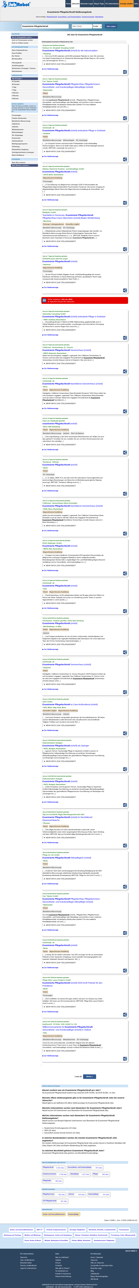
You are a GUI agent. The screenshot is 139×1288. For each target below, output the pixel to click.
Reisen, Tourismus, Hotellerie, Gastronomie (91, 1235)
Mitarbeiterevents (17, 129)
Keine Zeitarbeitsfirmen (20, 50)
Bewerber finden (26, 1263)
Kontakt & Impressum (63, 1274)
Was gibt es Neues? (62, 1268)
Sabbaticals (16, 124)
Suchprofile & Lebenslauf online (102, 1265)
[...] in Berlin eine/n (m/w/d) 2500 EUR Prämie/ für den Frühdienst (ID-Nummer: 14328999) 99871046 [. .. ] (64, 1007)
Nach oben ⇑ (131, 1251)
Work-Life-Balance (18, 155)
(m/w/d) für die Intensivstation (70, 50)
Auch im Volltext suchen (20, 43)
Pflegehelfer (52, 1180)
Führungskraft (16, 63)
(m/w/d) (59, 546)
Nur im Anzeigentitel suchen (21, 37)
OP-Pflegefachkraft (55, 1201)
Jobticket (15, 127)
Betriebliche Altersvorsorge (21, 121)
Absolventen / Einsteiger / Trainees (23, 68)
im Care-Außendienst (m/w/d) (70, 704)
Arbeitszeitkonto (17, 141)
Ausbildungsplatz (18, 65)
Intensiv (77, 1194)
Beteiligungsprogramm (19, 144)
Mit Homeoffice (17, 59)
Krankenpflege (73, 1214)
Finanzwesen (124, 1230)
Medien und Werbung (33, 1235)
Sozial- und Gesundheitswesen (54, 1214)
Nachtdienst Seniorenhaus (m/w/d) (72, 384)
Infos (136, 4)
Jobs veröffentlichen (27, 1260)
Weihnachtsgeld (17, 132)
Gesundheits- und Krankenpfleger (69, 17)
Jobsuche (94, 1260)
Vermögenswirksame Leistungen (23, 152)
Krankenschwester (88, 17)
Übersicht (23, 1257)
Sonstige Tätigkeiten (77, 1230)
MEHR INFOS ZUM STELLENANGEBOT (61, 64)
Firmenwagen (16, 115)
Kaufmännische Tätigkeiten (104, 1240)
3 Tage (14, 87)
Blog (92, 1271)
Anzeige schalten (126, 4)
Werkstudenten (17, 71)
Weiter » (89, 1076)
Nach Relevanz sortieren (20, 165)
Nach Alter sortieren (18, 162)
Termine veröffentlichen (28, 1265)
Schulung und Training (12, 1235)
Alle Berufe (94, 1279)
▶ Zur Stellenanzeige (50, 69)
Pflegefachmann (54, 1194)
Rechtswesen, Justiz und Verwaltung (58, 1235)
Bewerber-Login (87, 4)
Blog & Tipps (99, 4)
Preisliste (58, 1265)
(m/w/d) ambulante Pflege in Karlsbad (73, 130)
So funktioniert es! (61, 1271)
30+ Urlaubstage (17, 135)
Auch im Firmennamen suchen (22, 40)
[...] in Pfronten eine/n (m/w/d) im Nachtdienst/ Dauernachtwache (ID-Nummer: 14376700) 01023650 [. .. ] (64, 838)
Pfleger (100, 1174)
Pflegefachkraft (52, 17)
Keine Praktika (17, 53)
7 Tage (14, 90)
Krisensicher (16, 138)
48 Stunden (16, 84)
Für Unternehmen (112, 4)
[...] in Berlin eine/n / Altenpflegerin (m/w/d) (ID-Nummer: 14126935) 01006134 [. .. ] (64, 879)
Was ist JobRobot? (62, 1257)
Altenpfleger (99, 17)
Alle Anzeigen (17, 78)
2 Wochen (15, 93)
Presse (57, 1263)
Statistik (58, 1260)
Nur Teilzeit (16, 56)
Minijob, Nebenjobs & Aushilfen (56, 1240)
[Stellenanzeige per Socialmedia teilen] (125, 72)
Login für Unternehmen (28, 1268)
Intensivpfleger (98, 1194)
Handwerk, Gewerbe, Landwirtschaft (102, 1230)
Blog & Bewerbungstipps (99, 1276)
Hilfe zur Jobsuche (97, 1263)
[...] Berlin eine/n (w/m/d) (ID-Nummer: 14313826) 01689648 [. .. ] (63, 486)
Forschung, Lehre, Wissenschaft (123, 1235)
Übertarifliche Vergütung (20, 149)
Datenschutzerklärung (63, 1276)
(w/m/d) (59, 465)
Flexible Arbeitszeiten (19, 118)
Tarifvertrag (16, 146)
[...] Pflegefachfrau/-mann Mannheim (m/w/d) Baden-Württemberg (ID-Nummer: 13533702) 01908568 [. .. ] (63, 241)
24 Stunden (16, 81)
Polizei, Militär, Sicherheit (81, 1240)
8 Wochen (15, 98)
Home (68, 4)
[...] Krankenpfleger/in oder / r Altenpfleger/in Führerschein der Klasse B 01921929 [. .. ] (64, 195)
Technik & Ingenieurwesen (56, 1230)
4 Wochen (15, 95)
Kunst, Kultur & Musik (33, 1240)
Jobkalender (95, 1274)
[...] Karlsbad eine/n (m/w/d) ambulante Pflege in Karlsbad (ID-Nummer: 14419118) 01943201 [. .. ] (64, 152)
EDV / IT (40, 1230)
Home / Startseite (97, 1257)
